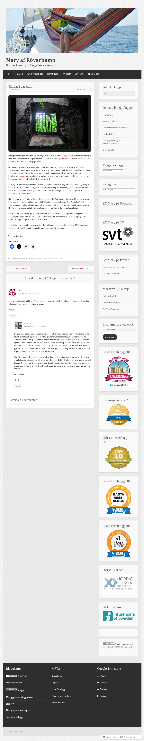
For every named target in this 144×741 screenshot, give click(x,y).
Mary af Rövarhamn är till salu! (115, 128)
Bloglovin (10, 704)
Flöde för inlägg (58, 689)
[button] (43, 141)
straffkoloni (57, 258)
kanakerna (24, 176)
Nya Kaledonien (67, 159)
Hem (8, 74)
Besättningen (53, 74)
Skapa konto (57, 676)
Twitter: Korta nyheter (111, 303)
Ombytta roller (108, 150)
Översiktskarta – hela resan (113, 267)
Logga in (55, 683)
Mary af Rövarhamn (30, 60)
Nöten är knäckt (18, 269)
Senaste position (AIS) (111, 274)
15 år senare (108, 115)
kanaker (34, 258)
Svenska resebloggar (15, 717)
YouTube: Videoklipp (111, 309)
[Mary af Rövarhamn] (72, 53)
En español (102, 683)
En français (102, 689)
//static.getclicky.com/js (123, 644)
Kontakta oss (93, 74)
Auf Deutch (102, 676)
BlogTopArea (25, 711)
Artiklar (79, 74)
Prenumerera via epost (119, 324)
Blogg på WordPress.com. (17, 731)
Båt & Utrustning (35, 74)
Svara (12, 316)
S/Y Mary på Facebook (118, 203)
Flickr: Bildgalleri (109, 296)
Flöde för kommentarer (61, 696)
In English (101, 696)
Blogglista (21, 690)
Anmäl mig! (109, 337)
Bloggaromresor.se (14, 683)
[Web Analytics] (108, 644)
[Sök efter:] (119, 93)
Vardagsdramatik (81, 269)
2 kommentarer (85, 90)
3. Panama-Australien (18, 258)
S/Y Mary (27, 323)
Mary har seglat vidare (112, 121)
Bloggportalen (27, 697)
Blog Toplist (22, 676)
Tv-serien (67, 74)
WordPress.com (58, 703)
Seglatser (19, 74)
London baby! (108, 134)
